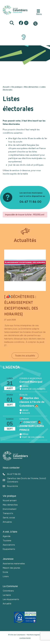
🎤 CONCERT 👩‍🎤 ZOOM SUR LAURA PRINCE (31, 426)
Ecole (5, 572)
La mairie (7, 595)
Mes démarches (31, 87)
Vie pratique (16, 87)
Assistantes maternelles (14, 563)
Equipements (9, 549)
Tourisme (7, 540)
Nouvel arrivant (10, 500)
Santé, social (9, 517)
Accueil (6, 87)
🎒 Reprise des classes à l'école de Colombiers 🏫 (31, 402)
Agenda (6, 536)
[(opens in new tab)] (24, 37)
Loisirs (6, 576)
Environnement (10, 509)
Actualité (7, 603)
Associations (9, 545)
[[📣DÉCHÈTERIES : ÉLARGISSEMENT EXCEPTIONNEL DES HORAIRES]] (25, 270)
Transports (8, 513)
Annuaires (7, 522)
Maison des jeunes (11, 568)
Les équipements (11, 599)
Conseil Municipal (30, 381)
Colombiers (8, 591)
